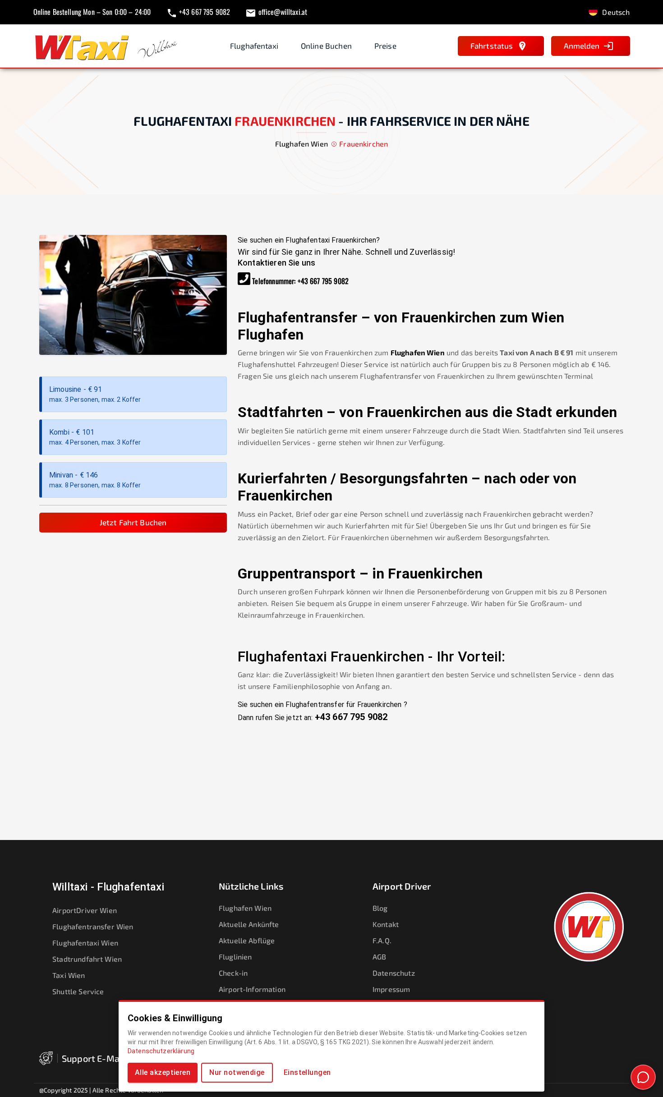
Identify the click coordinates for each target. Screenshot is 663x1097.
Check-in (233, 972)
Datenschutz (394, 972)
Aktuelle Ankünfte (249, 924)
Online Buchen (326, 45)
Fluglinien (235, 956)
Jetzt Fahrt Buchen (133, 522)
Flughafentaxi (254, 45)
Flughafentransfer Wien (92, 926)
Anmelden (581, 45)
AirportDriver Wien (84, 910)
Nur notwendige (236, 1072)
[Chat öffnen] (643, 1077)
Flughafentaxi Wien (85, 942)
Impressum (391, 989)
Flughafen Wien (418, 352)
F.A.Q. (382, 940)
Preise (385, 45)
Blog (380, 908)
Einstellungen (307, 1072)
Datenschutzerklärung (161, 1051)
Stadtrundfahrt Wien (87, 959)
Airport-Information (252, 989)
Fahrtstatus (491, 45)
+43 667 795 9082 (323, 280)
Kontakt (386, 924)
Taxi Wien (68, 975)
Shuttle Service (78, 991)
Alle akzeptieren (162, 1072)
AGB (379, 956)
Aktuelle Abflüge (247, 940)
